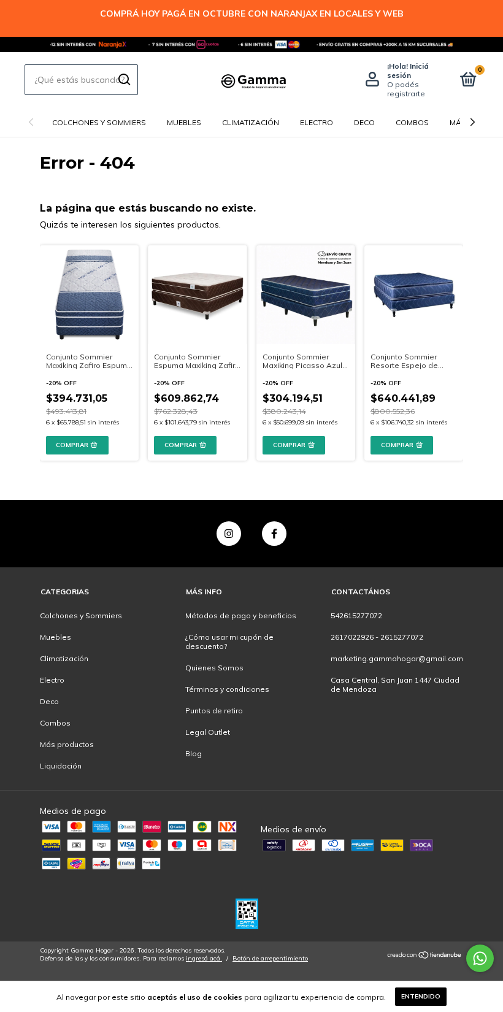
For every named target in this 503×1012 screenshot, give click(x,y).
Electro (316, 122)
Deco (364, 122)
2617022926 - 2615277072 (377, 637)
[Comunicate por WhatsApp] (480, 958)
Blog (193, 753)
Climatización (250, 122)
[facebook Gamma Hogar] (274, 533)
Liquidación (61, 765)
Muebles (184, 122)
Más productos (67, 744)
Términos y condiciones (227, 689)
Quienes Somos (214, 667)
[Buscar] (123, 80)
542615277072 (356, 615)
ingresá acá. (204, 958)
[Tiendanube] (424, 956)
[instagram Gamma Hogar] (229, 533)
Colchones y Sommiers (99, 122)
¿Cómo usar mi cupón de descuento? (229, 641)
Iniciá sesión (408, 70)
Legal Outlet (207, 732)
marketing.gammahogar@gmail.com (397, 658)
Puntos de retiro (214, 710)
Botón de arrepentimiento (270, 958)
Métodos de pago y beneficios (240, 615)
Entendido (420, 996)
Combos (412, 122)
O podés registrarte (406, 89)
